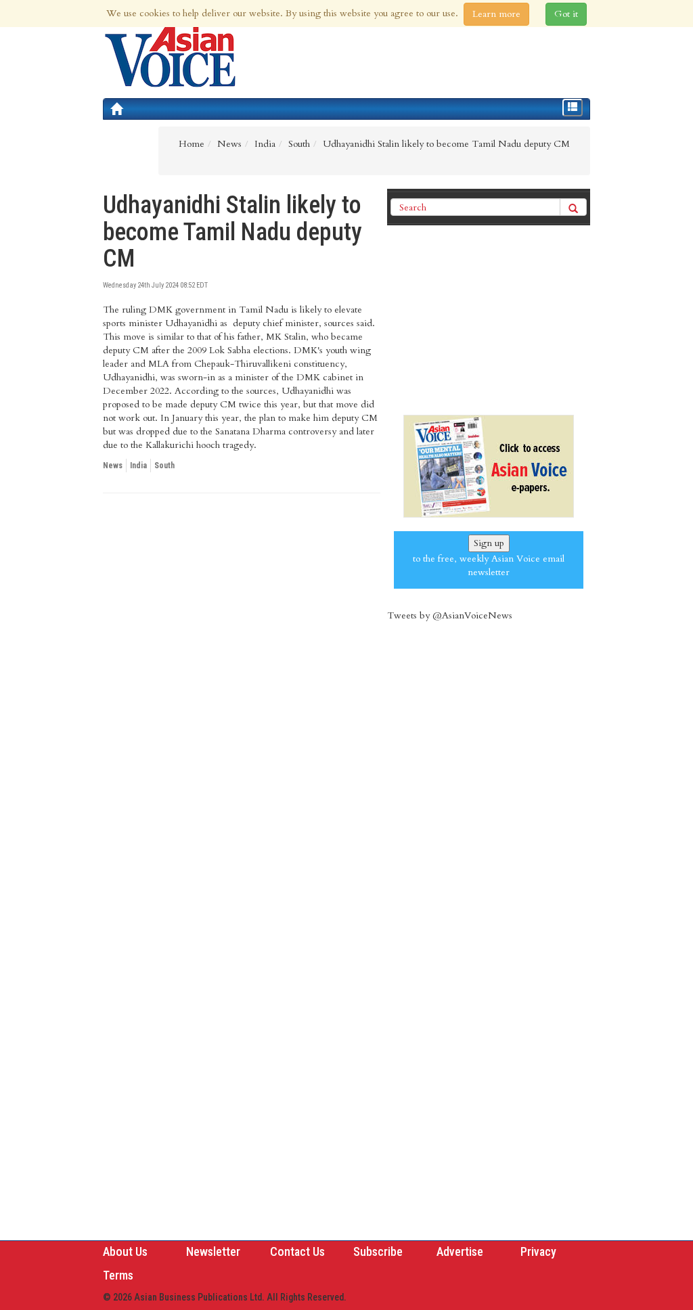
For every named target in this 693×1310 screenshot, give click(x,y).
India (138, 465)
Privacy (538, 1251)
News (112, 465)
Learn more (496, 13)
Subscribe (378, 1251)
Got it (566, 13)
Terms (118, 1275)
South (164, 465)
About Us (125, 1251)
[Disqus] (241, 689)
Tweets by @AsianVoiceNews (449, 615)
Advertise (460, 1251)
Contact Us (297, 1251)
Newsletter (213, 1251)
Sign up (489, 543)
